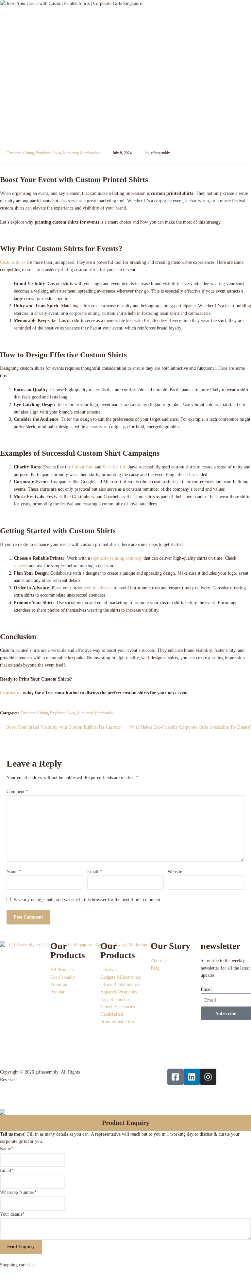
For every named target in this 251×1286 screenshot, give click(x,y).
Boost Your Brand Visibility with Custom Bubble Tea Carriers (63, 727)
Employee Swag (48, 153)
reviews (21, 565)
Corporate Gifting (20, 153)
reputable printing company (116, 558)
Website (175, 871)
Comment (17, 791)
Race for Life (115, 467)
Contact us (10, 692)
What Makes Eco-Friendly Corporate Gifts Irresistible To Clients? (190, 727)
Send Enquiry (21, 1246)
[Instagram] (208, 1077)
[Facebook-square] (175, 1077)
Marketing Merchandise (81, 153)
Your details (12, 1214)
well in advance (98, 587)
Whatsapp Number (18, 1192)
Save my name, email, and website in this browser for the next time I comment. (87, 899)
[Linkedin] (192, 1077)
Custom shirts (12, 262)
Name (14, 871)
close (31, 1264)
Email (94, 871)
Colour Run (82, 467)
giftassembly (160, 153)
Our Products (67, 950)
